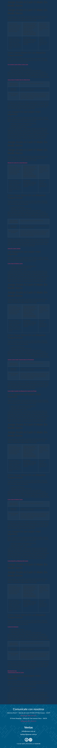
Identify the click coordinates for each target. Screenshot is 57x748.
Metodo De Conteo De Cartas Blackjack (17, 162)
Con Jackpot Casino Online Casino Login (18, 64)
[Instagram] (30, 740)
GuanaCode (37, 743)
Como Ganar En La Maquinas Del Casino (18, 561)
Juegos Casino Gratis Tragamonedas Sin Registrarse (21, 359)
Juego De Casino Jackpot (14, 248)
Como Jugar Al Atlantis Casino (15, 263)
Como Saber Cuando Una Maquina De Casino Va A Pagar (22, 391)
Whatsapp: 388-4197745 (28, 715)
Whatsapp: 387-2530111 (28, 721)
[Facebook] (26, 740)
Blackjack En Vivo (12, 670)
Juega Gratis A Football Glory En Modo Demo (19, 79)
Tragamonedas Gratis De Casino (16, 672)
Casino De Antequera (13, 626)
